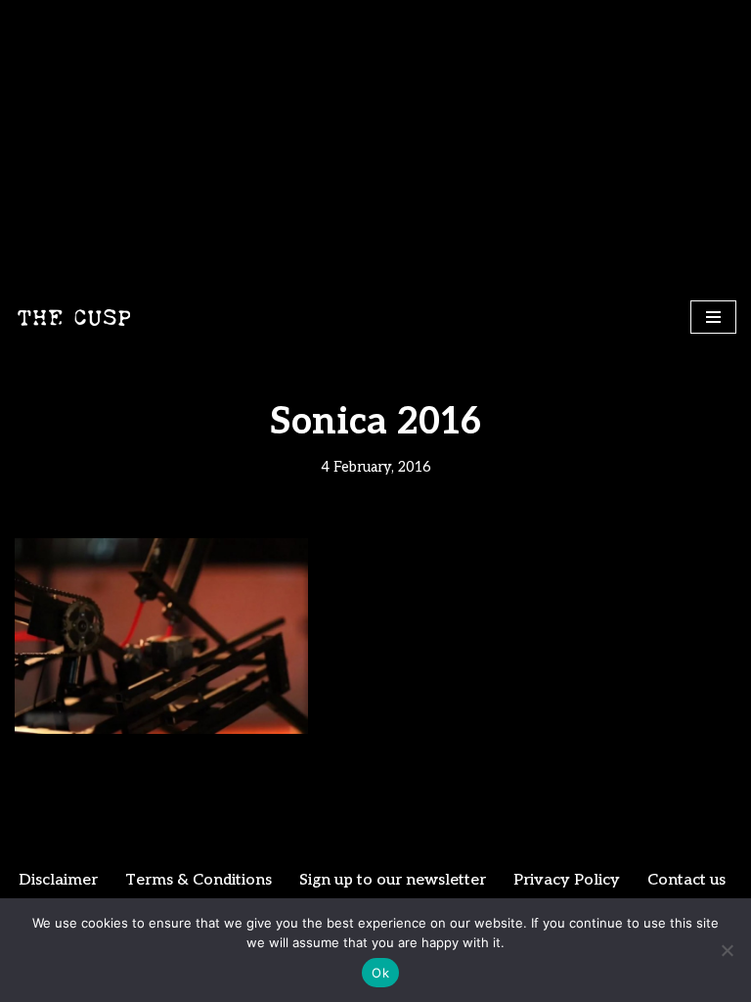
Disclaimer (58, 880)
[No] (726, 950)
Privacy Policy (566, 880)
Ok (380, 972)
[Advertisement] (375, 147)
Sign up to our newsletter (392, 880)
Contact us (686, 880)
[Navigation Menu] (713, 317)
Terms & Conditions (198, 880)
